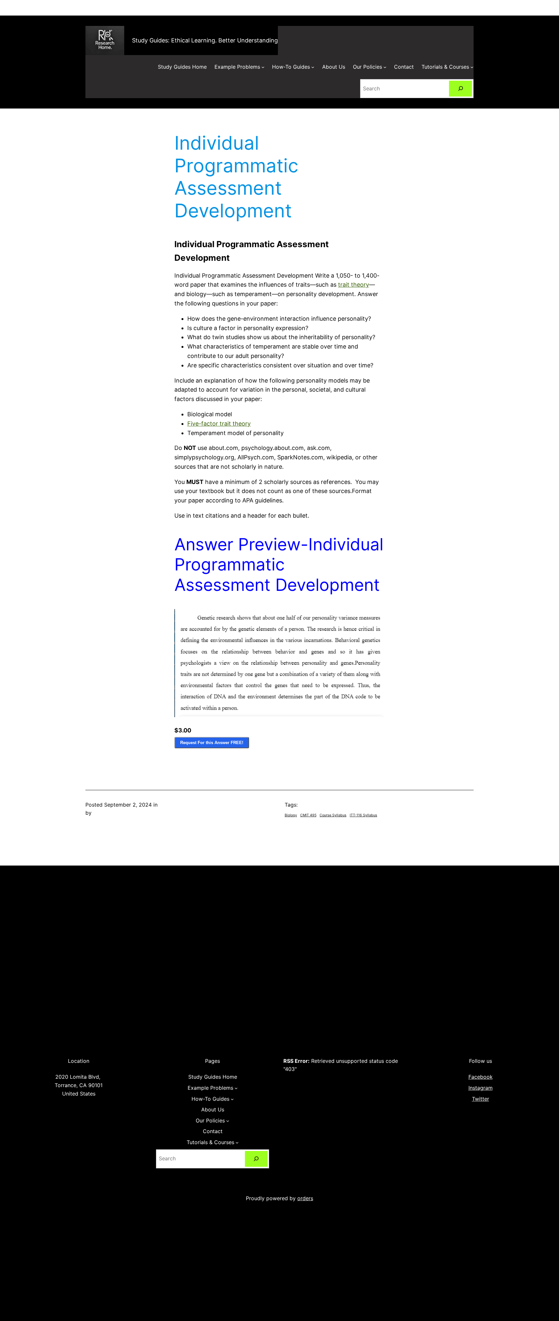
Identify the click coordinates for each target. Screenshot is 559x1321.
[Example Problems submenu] (263, 67)
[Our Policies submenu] (385, 67)
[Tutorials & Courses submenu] (472, 67)
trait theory (353, 284)
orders (305, 1198)
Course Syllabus (333, 815)
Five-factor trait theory (219, 423)
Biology (291, 815)
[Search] (460, 89)
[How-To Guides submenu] (312, 67)
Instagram (480, 1088)
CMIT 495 (308, 815)
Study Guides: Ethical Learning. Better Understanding (205, 40)
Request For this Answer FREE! (211, 742)
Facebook (480, 1077)
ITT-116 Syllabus (363, 815)
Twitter (480, 1099)
